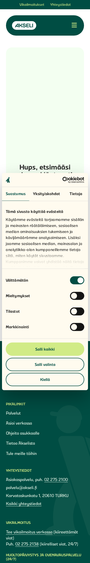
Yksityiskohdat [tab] (46, 193)
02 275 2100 (56, 479)
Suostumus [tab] (16, 193)
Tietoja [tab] (76, 193)
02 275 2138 (27, 543)
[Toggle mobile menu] (74, 25)
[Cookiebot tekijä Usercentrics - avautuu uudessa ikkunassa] (63, 180)
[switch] (77, 296)
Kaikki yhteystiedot (24, 503)
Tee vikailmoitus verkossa (29, 531)
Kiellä (45, 379)
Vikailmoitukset (32, 4)
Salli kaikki (45, 349)
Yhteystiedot (60, 4)
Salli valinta (45, 364)
